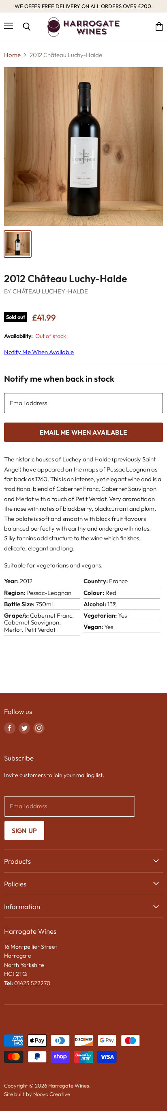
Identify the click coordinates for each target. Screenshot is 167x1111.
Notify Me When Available (39, 352)
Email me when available (83, 432)
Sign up (24, 830)
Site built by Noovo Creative (37, 1094)
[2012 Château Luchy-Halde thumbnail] (17, 244)
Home (12, 54)
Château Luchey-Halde (50, 291)
